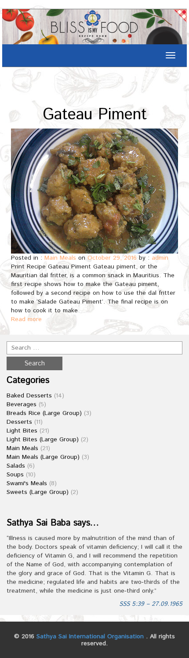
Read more (26, 319)
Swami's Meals (27, 483)
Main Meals (60, 258)
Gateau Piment (95, 115)
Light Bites (22, 430)
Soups (15, 474)
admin (160, 258)
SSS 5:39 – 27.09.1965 (150, 604)
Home (82, 93)
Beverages (21, 404)
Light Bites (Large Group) (43, 439)
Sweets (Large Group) (38, 492)
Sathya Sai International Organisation (90, 636)
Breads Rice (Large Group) (44, 413)
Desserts (19, 422)
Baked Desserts (29, 395)
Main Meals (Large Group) (43, 457)
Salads (16, 465)
